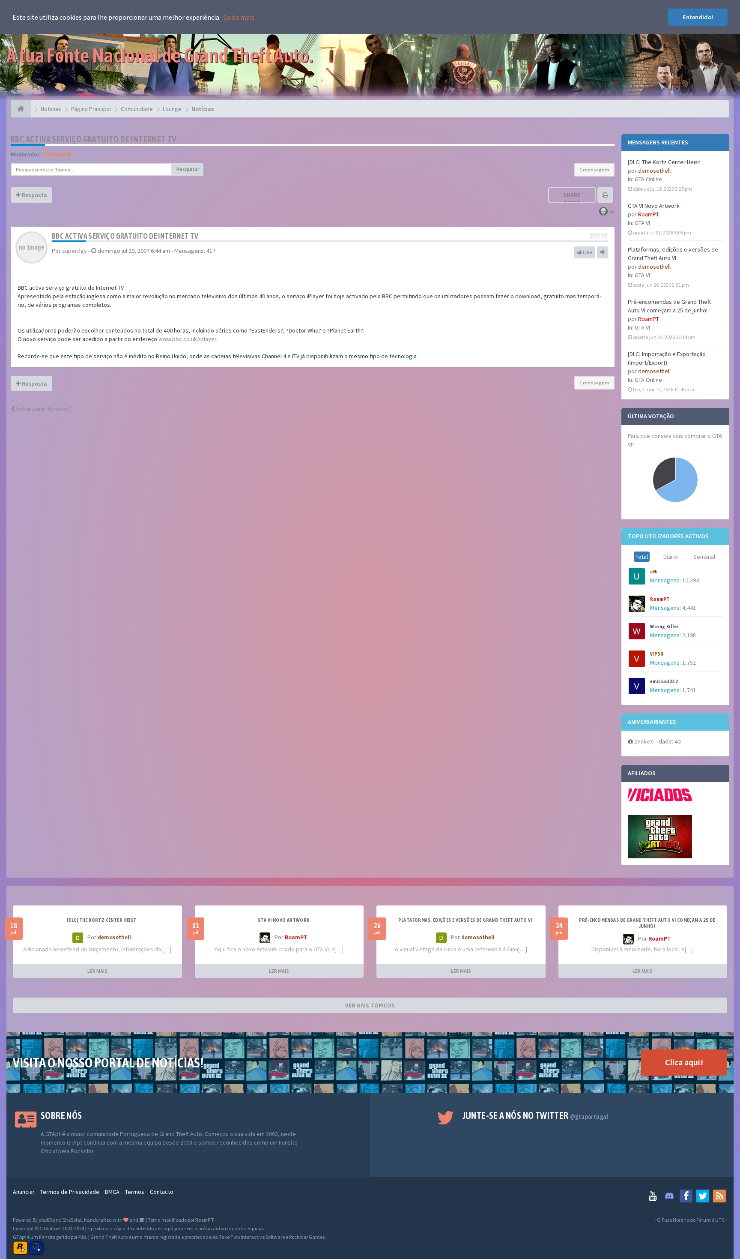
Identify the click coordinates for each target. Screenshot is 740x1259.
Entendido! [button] (698, 17)
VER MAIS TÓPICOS (370, 1005)
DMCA (112, 1192)
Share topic (571, 199)
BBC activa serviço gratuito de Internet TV (94, 139)
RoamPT (648, 214)
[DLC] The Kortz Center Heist (664, 162)
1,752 (689, 662)
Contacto (161, 1192)
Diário (670, 557)
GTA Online (648, 179)
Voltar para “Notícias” (43, 409)
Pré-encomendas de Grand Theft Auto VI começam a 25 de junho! (647, 923)
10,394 (690, 580)
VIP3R (656, 654)
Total (642, 557)
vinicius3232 (664, 681)
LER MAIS (97, 971)
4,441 (689, 608)
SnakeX (643, 741)
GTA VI (642, 223)
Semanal (704, 557)
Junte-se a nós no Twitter (535, 1115)
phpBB (45, 1220)
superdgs (74, 251)
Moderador (56, 154)
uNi (653, 572)
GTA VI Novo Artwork (654, 206)
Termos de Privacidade (69, 1192)
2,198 (689, 635)
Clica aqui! (684, 1062)
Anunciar (24, 1192)
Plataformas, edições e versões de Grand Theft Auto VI (465, 920)
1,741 (689, 690)
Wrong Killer (664, 627)
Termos (134, 1192)
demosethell (654, 170)
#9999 (599, 235)
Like (587, 252)
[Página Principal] (21, 108)
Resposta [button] (34, 195)
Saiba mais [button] (238, 17)
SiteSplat (72, 1220)
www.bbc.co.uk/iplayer (187, 339)
